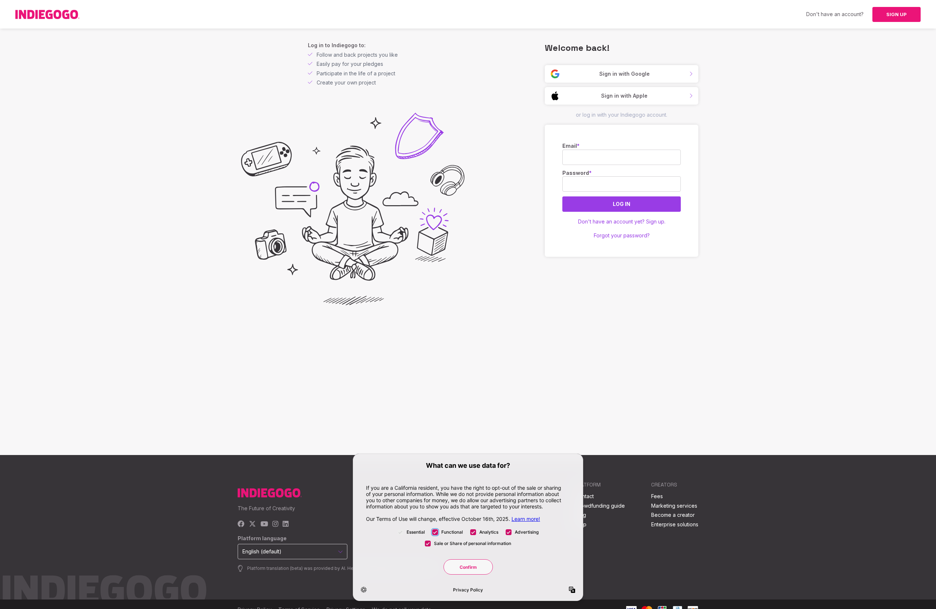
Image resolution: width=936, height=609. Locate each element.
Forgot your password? (622, 235)
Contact (584, 496)
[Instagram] (275, 524)
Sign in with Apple (624, 96)
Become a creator (673, 515)
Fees (657, 496)
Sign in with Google (624, 74)
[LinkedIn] (285, 524)
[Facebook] (241, 524)
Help (580, 524)
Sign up (896, 14)
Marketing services (674, 506)
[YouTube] (264, 524)
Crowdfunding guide (600, 506)
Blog (580, 515)
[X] (252, 524)
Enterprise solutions (674, 524)
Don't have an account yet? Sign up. (621, 221)
